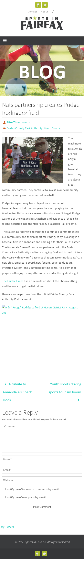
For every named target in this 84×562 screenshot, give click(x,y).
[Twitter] (45, 5)
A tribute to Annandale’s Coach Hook (17, 390)
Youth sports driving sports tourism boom (65, 386)
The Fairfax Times (12, 281)
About (44, 11)
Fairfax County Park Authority (25, 128)
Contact (32, 11)
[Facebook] (38, 5)
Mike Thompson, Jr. (19, 122)
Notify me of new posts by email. (26, 493)
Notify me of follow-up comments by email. (33, 485)
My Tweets (7, 523)
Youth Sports (52, 128)
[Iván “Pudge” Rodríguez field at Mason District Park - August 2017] (42, 335)
